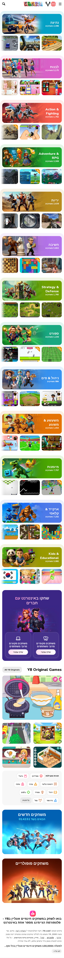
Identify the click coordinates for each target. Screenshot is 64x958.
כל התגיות (25, 800)
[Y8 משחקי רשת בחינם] (51, 4)
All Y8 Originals (12, 670)
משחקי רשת (21, 930)
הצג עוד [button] (57, 951)
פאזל (42, 937)
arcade (50, 937)
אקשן (59, 937)
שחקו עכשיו (46, 652)
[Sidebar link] (60, 4)
